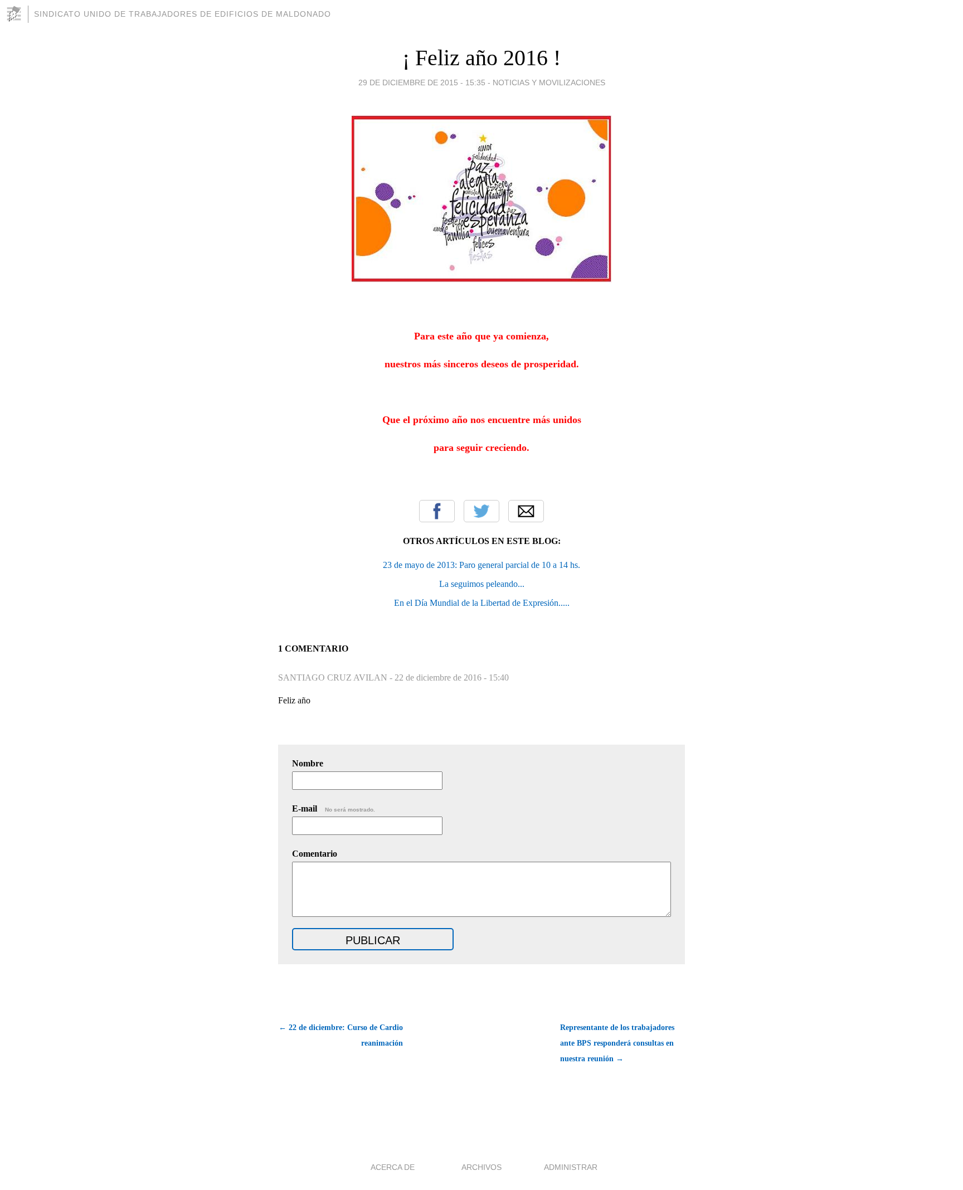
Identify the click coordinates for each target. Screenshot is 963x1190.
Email (526, 511)
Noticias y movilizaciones (549, 82)
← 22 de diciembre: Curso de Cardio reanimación (341, 1035)
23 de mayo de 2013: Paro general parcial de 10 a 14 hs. (481, 565)
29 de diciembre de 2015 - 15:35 (421, 82)
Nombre (307, 763)
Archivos (481, 1167)
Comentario (314, 853)
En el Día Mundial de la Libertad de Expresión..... (482, 603)
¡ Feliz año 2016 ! (481, 57)
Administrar (570, 1167)
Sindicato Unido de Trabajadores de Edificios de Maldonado (182, 13)
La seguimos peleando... (481, 584)
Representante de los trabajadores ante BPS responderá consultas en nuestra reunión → (617, 1043)
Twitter (481, 511)
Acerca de (393, 1167)
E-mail (333, 808)
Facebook (437, 511)
